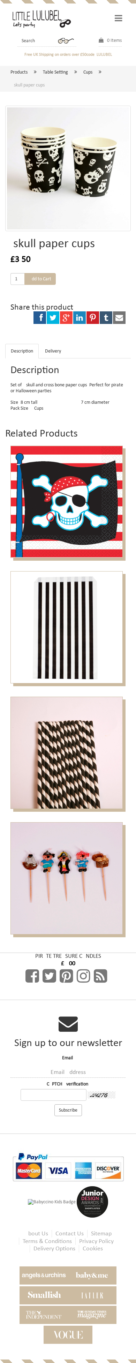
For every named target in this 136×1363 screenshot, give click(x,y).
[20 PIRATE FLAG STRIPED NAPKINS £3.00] (68, 501)
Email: (68, 1058)
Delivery (53, 351)
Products (19, 72)
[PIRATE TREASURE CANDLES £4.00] (68, 878)
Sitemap (101, 1233)
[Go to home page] (41, 18)
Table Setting (55, 72)
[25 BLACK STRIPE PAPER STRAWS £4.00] (68, 752)
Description (22, 351)
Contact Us (69, 1233)
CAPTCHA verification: (68, 1084)
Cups (87, 72)
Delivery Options (54, 1248)
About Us (36, 1233)
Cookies (93, 1248)
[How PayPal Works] (68, 1166)
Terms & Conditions (47, 1241)
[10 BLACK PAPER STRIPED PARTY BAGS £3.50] (68, 627)
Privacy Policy (96, 1241)
